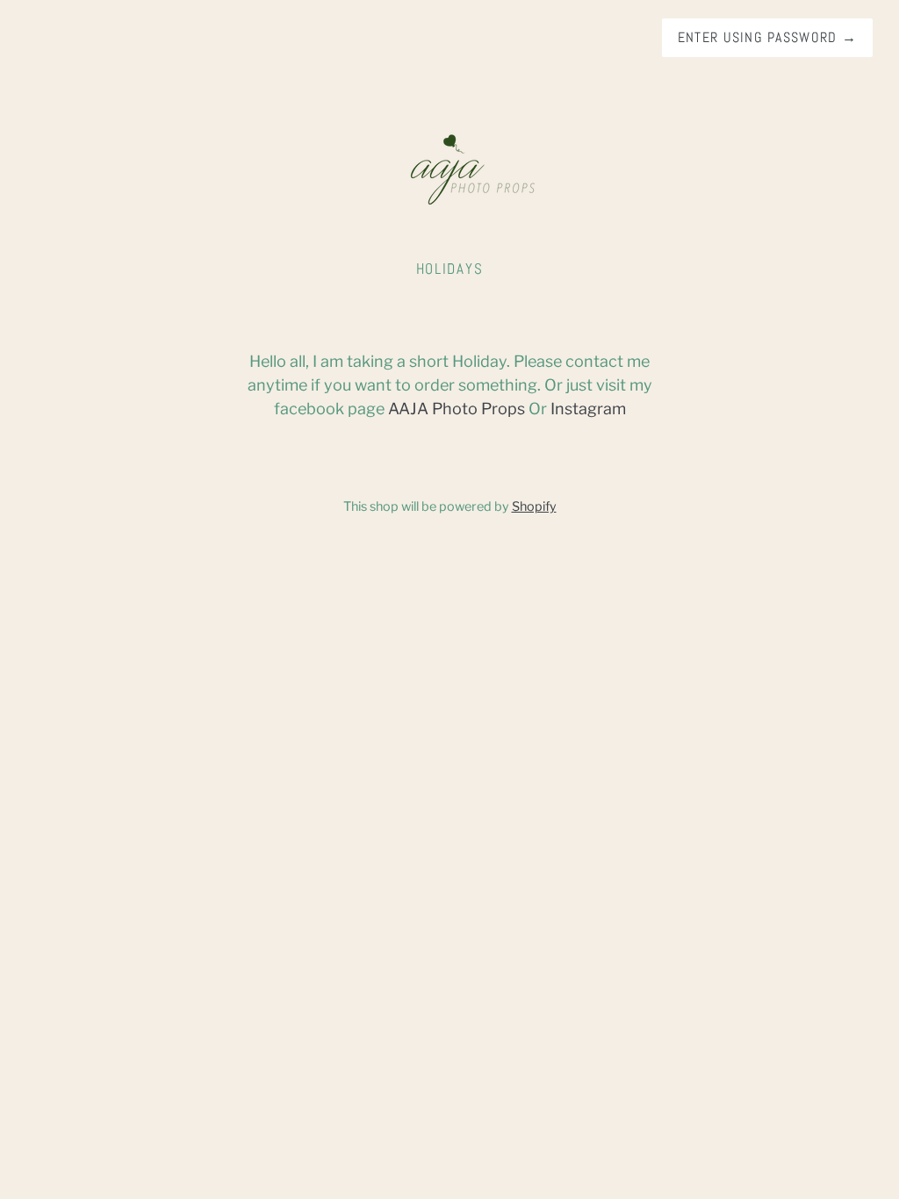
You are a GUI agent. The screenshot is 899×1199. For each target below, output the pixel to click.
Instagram (588, 408)
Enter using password (767, 37)
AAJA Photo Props (456, 408)
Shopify (534, 506)
